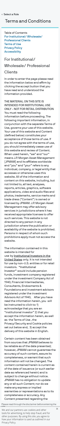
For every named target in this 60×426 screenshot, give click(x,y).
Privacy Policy (8, 422)
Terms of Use (12, 44)
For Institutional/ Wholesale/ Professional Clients (27, 65)
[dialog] (30, 213)
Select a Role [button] (11, 14)
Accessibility (12, 51)
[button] (57, 409)
